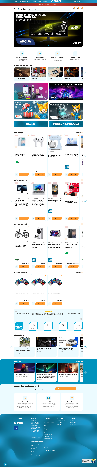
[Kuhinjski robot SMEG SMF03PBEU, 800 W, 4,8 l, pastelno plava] (55, 155)
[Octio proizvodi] (31, 91)
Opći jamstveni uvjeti (49, 422)
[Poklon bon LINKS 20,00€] (38, 290)
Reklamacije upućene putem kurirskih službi (49, 426)
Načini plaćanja (23, 1)
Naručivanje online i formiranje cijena (35, 423)
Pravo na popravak (35, 450)
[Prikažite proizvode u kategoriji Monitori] (38, 73)
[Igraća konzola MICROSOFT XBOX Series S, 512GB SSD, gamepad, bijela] (38, 247)
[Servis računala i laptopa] (66, 111)
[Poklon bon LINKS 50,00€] (55, 290)
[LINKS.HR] (5, 464)
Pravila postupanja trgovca (35, 452)
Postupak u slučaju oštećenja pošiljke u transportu (48, 430)
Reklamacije (47, 424)
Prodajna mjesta (73, 422)
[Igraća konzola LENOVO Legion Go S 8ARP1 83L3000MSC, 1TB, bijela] (55, 247)
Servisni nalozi (60, 426)
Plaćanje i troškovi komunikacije (35, 428)
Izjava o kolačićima (48, 445)
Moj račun (59, 422)
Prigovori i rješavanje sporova (36, 448)
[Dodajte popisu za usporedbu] (16, 174)
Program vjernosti (61, 420)
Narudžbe (59, 424)
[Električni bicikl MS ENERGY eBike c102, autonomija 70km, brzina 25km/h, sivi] (22, 247)
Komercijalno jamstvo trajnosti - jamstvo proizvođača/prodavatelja (37, 440)
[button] (43, 320)
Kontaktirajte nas (74, 424)
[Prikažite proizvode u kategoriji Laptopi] (71, 73)
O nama (16, 1)
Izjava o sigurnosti (48, 438)
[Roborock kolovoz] (48, 29)
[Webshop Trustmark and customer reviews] (16, 428)
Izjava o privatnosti (48, 434)
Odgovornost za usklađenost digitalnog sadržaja (36, 444)
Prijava (80, 1)
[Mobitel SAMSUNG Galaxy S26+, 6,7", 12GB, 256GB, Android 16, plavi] (22, 155)
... (48, 315)
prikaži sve (78, 132)
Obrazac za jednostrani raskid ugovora (49, 451)
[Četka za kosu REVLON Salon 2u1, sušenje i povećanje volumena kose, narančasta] (71, 201)
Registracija (75, 1)
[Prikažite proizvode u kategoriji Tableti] (55, 73)
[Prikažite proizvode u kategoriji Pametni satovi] (22, 73)
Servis (45, 432)
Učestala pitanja (48, 436)
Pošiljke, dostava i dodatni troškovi (35, 431)
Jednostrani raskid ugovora (48, 448)
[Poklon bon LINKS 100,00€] (22, 290)
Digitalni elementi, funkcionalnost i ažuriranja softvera (48, 443)
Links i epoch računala (49, 440)
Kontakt (39, 1)
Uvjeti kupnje (34, 420)
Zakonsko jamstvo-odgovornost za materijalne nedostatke (36, 436)
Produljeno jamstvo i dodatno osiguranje (36, 455)
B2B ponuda (45, 1)
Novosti (28, 1)
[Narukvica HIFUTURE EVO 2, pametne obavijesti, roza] (55, 201)
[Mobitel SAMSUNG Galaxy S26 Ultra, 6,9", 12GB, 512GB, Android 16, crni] (71, 247)
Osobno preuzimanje (36, 433)
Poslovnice (34, 1)
